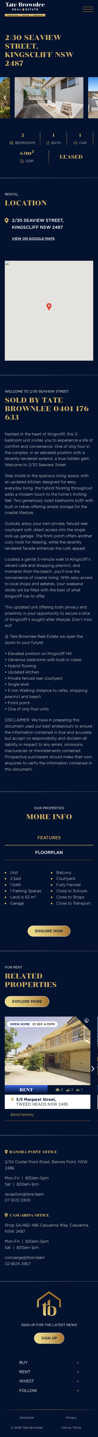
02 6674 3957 (17, 1263)
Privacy (71, 1418)
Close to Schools (71, 890)
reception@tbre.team (24, 1194)
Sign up (49, 1338)
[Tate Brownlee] (25, 9)
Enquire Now (49, 930)
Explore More (27, 1001)
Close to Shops (70, 897)
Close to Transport (73, 903)
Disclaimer (27, 1418)
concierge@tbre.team (25, 1257)
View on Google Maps (33, 238)
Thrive (76, 1428)
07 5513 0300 (17, 1200)
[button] (5, 97)
